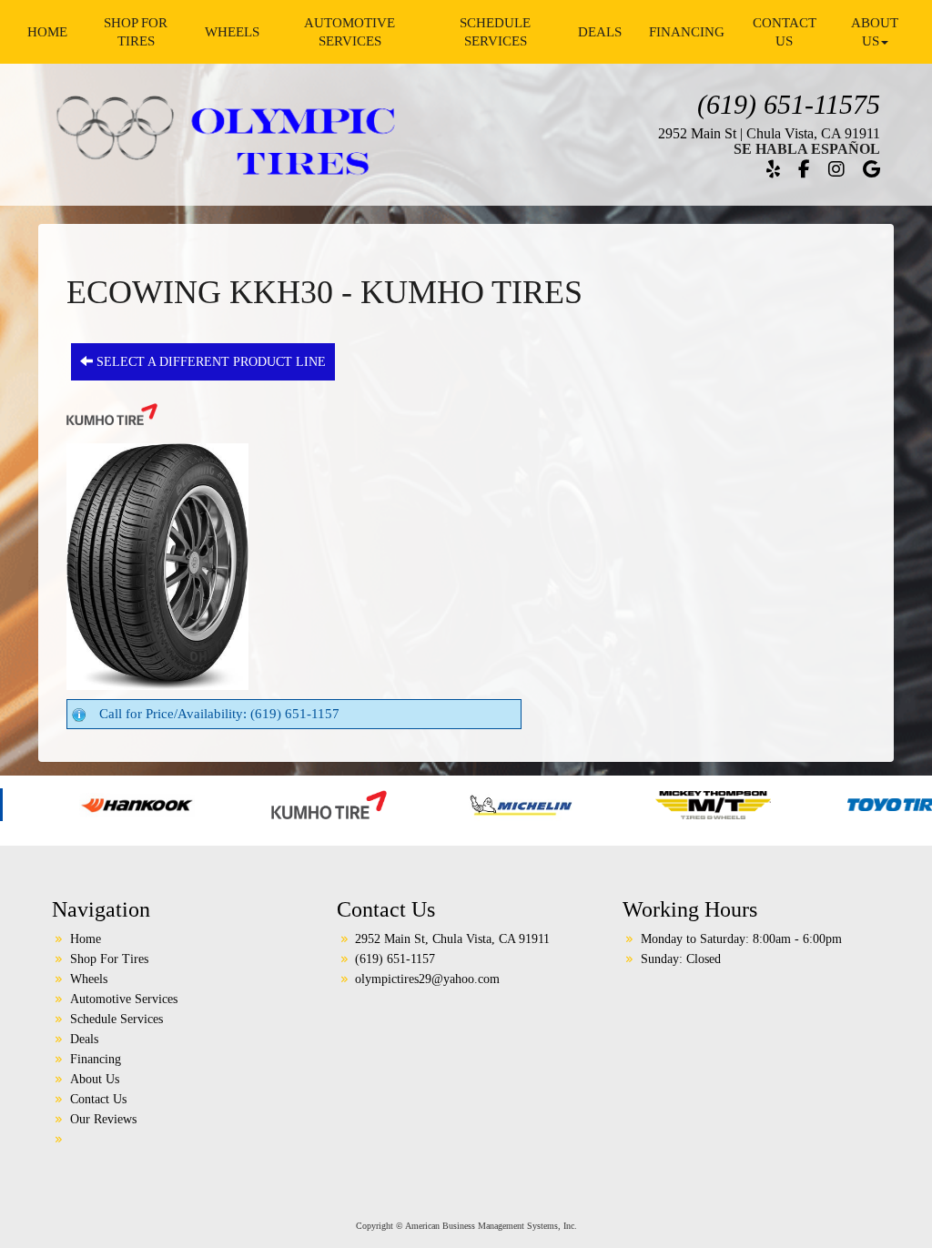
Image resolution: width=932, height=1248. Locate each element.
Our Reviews (103, 1119)
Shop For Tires (135, 31)
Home (47, 32)
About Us (874, 31)
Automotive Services (349, 31)
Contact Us (784, 31)
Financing (686, 32)
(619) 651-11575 (788, 104)
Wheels (232, 32)
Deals (600, 32)
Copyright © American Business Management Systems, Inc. (466, 1226)
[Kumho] (237, 803)
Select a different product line (209, 362)
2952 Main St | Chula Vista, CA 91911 (769, 133)
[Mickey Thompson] (621, 803)
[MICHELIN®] (429, 803)
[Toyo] (813, 803)
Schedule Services (495, 31)
